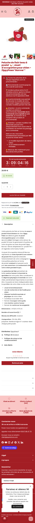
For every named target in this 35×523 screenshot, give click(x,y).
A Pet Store (9, 515)
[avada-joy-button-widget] (4, 518)
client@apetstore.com (10, 437)
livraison (16, 335)
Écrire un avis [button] (17, 363)
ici (26, 428)
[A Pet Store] (17, 11)
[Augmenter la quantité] (11, 187)
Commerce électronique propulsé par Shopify (17, 515)
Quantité (5, 183)
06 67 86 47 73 (26, 432)
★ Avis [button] (33, 264)
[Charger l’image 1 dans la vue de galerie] (17, 35)
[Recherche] (6, 11)
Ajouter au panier (17, 195)
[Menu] (2, 11)
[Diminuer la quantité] (3, 187)
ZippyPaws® (15, 331)
